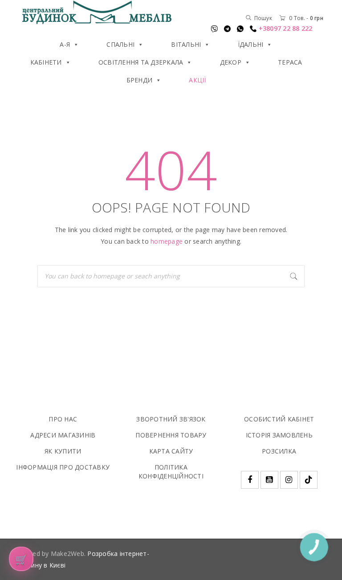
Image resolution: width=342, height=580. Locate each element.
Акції (197, 80)
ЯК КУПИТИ (63, 451)
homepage (167, 241)
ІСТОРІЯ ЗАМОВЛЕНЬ (279, 435)
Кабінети (46, 62)
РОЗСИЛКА (279, 451)
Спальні (120, 44)
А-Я (65, 44)
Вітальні (186, 44)
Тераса (290, 62)
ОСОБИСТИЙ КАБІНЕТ (279, 419)
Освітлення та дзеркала (140, 62)
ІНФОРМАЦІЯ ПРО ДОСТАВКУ (63, 467)
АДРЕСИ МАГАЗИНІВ (62, 435)
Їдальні (251, 44)
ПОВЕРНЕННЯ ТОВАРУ (170, 435)
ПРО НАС (63, 419)
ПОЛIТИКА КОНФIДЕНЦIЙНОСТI (171, 471)
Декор (230, 62)
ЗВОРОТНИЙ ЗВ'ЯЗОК (170, 419)
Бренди (139, 80)
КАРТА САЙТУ (171, 451)
